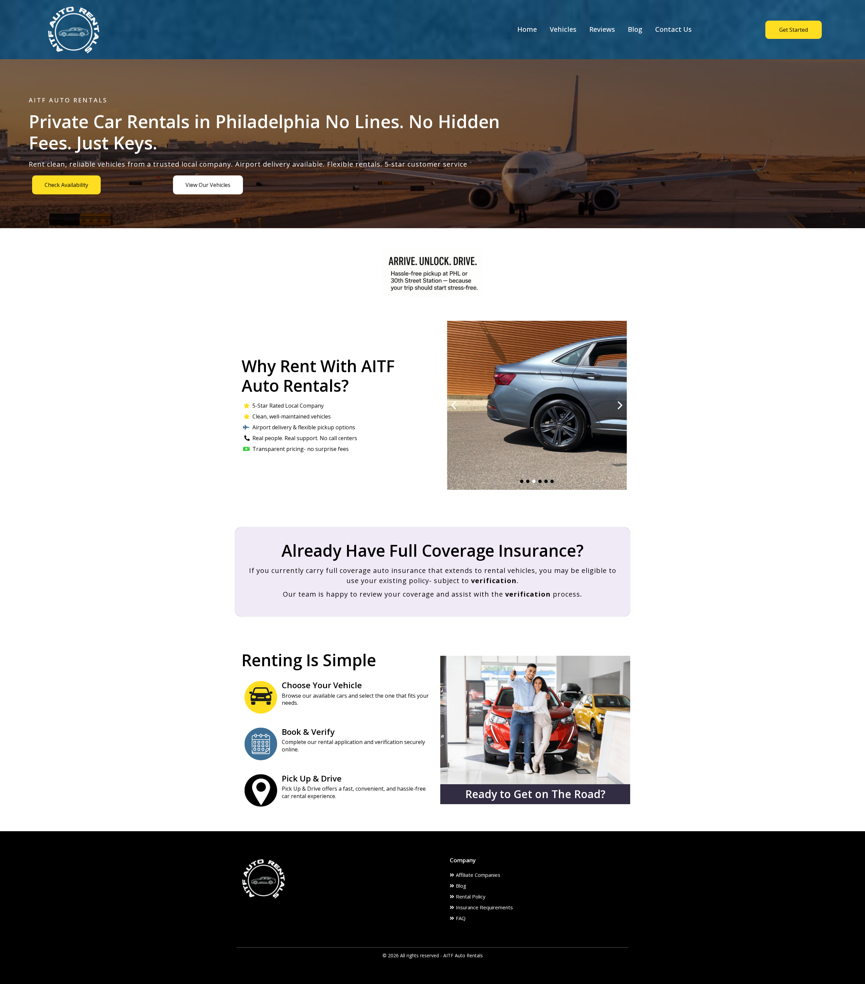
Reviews (602, 29)
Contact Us (673, 29)
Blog (635, 29)
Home (527, 29)
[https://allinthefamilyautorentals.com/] (73, 29)
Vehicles (563, 29)
